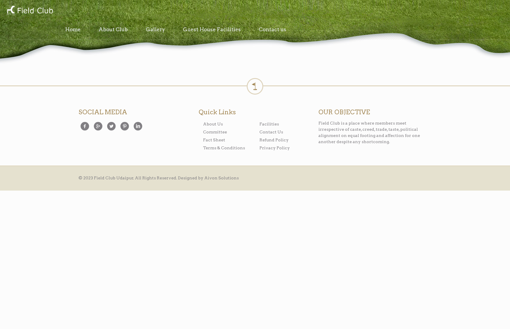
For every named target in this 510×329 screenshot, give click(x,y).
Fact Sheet (214, 140)
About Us (213, 124)
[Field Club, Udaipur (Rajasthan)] (29, 10)
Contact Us (271, 132)
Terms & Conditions (224, 148)
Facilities (269, 124)
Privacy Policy (274, 148)
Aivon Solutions (221, 178)
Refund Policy (274, 140)
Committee (215, 132)
